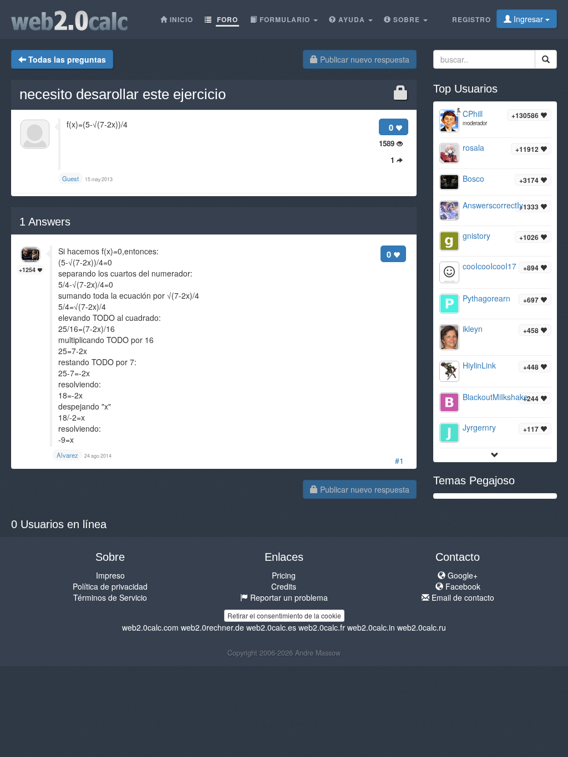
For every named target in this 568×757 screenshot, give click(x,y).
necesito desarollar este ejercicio (122, 94)
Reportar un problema (288, 597)
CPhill (473, 113)
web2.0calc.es (271, 627)
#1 (399, 460)
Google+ (461, 575)
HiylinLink (479, 365)
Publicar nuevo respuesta (363, 59)
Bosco (473, 178)
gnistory (476, 235)
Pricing (284, 575)
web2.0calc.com (150, 627)
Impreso (110, 575)
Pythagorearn (486, 298)
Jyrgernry (479, 427)
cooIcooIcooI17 (489, 266)
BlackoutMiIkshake (495, 396)
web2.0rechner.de (212, 627)
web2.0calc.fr (321, 627)
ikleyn (473, 328)
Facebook (461, 586)
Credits (283, 586)
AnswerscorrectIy (493, 205)
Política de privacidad (110, 586)
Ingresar (528, 18)
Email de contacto (461, 597)
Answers (44, 222)
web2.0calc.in (371, 627)
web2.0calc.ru (421, 627)
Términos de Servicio (110, 597)
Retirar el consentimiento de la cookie (284, 615)
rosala (473, 147)
